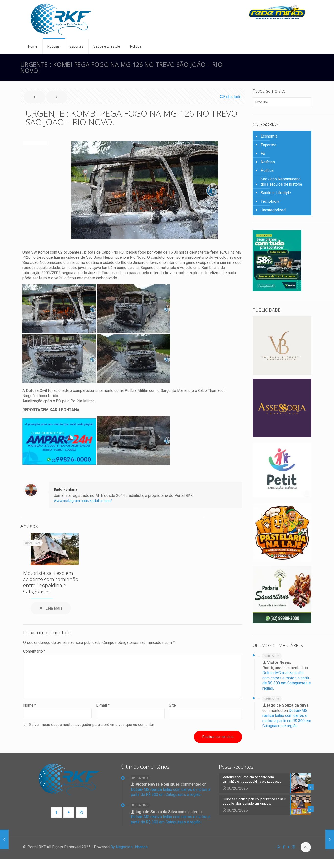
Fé (263, 153)
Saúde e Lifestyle (276, 192)
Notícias (268, 162)
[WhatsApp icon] (278, 847)
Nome (29, 705)
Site (172, 705)
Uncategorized (273, 210)
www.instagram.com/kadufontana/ (83, 500)
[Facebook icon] (283, 847)
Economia (269, 136)
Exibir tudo (232, 96)
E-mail (103, 705)
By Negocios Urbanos (129, 847)
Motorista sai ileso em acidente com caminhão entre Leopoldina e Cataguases (50, 582)
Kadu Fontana (65, 489)
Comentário (34, 651)
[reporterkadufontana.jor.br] (61, 19)
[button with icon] (56, 812)
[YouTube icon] (288, 847)
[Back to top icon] (306, 847)
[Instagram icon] (294, 847)
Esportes (268, 145)
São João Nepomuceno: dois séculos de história (281, 182)
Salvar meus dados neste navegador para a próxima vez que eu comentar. (92, 724)
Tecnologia (270, 201)
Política (267, 170)
